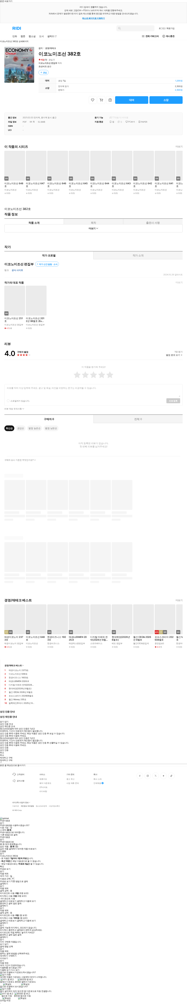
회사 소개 (98, 779)
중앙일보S (159, 643)
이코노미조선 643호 (121, 185)
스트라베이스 (96, 643)
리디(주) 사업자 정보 (20, 803)
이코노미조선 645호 (78, 185)
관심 (45, 72)
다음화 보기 (5, 970)
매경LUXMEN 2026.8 (78, 638)
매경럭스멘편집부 (77, 643)
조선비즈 (43, 66)
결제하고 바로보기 (8, 901)
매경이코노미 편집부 (13, 643)
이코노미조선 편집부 (48, 63)
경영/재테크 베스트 (13, 665)
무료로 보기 (5, 881)
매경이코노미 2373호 (13, 638)
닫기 (6, 944)
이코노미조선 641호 (164, 185)
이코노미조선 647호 (35, 185)
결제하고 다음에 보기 (26, 901)
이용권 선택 (5, 878)
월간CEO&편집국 (141, 643)
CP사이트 (43, 787)
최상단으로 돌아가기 (16, 765)
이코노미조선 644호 (99, 185)
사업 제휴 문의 (72, 783)
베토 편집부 (117, 643)
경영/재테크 (50, 48)
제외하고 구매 (6, 758)
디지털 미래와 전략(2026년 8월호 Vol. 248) (99, 638)
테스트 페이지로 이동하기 (93, 18)
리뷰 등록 (173, 401)
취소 (2, 752)
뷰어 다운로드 (45, 783)
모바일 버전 (5, 1000)
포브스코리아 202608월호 (164, 638)
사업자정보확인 (54, 806)
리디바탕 (43, 791)
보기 (2, 944)
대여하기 (4, 956)
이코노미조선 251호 (13, 320)
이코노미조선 (10, 189)
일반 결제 (17, 903)
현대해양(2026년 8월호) (121, 638)
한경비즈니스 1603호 (56, 638)
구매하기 (12, 956)
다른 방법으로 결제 (9, 835)
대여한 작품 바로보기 (26, 849)
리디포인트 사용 (8, 898)
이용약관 (15, 806)
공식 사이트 (17, 270)
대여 (131, 99)
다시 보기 (15, 970)
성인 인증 (4, 747)
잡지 (41, 48)
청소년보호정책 (41, 806)
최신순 (9, 428)
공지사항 (20, 781)
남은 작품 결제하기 (8, 849)
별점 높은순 (34, 428)
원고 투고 (70, 779)
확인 (2, 866)
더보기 (179, 146)
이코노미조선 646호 (56, 185)
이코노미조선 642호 (142, 185)
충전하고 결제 (6, 903)
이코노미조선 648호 (13, 185)
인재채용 (97, 783)
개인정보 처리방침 (27, 806)
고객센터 (20, 774)
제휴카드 (43, 779)
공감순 (20, 428)
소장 (166, 99)
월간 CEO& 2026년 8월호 (142, 638)
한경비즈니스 (53, 643)
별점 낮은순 (51, 428)
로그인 (167, 28)
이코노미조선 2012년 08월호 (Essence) (35, 320)
